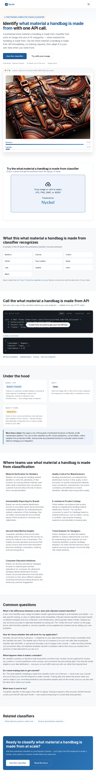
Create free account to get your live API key (48, 325)
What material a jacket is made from (19, 721)
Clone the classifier (33, 280)
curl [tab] (61, 313)
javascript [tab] (79, 313)
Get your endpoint (48, 357)
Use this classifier (14, 56)
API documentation (10, 357)
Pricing (36, 357)
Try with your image (41, 56)
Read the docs (41, 763)
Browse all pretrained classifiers (51, 721)
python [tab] (69, 313)
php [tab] (88, 313)
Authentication (26, 357)
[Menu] (88, 4)
